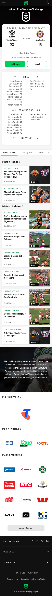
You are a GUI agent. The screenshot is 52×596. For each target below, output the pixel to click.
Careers (10, 579)
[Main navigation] (3, 3)
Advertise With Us (38, 579)
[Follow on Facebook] (37, 541)
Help (16, 579)
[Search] (48, 3)
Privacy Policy (32, 573)
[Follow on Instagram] (47, 541)
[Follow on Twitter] (42, 541)
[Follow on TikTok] (32, 541)
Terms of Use (19, 573)
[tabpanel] (26, 251)
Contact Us (25, 579)
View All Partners (26, 528)
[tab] (9, 153)
